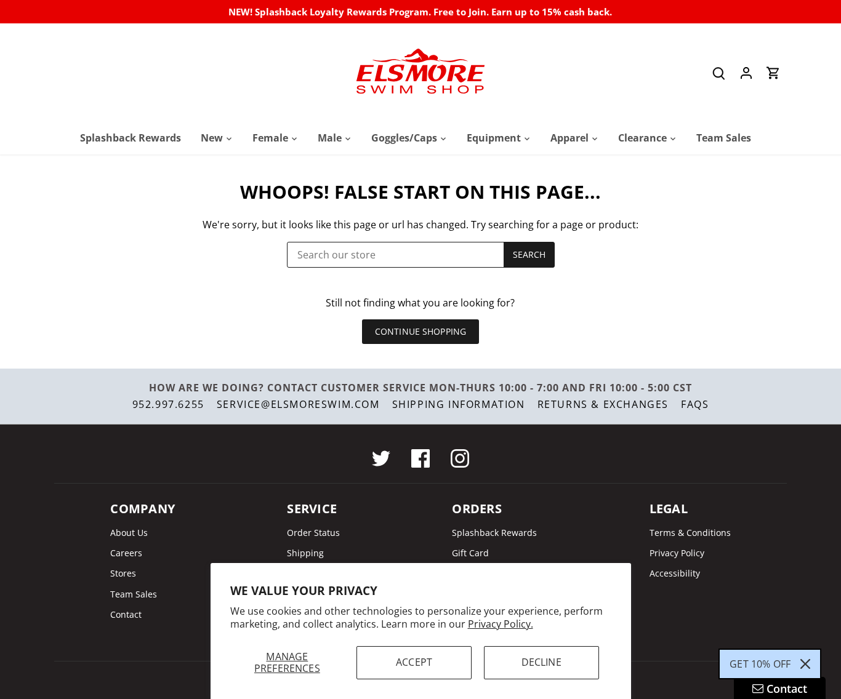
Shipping (305, 553)
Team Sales (133, 594)
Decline (541, 662)
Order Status (313, 532)
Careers (126, 553)
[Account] (746, 73)
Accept (414, 662)
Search (529, 254)
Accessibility (675, 573)
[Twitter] (381, 458)
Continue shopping (420, 331)
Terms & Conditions (690, 532)
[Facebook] (420, 458)
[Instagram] (460, 458)
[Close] (805, 664)
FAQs (695, 404)
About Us (129, 532)
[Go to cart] (773, 73)
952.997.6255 (168, 404)
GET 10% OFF (760, 664)
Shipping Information (458, 404)
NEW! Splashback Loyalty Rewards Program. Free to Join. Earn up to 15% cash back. (420, 12)
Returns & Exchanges (603, 404)
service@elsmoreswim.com (298, 404)
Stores (123, 573)
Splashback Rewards (494, 532)
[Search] (719, 73)
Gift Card (470, 553)
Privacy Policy (677, 553)
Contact (126, 614)
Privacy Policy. (500, 624)
